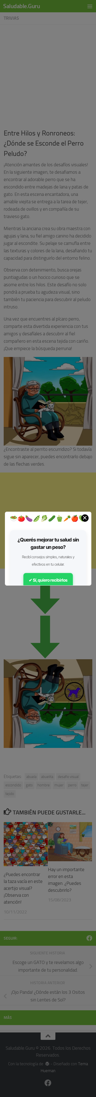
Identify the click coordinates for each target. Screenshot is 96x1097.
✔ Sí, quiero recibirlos (48, 580)
